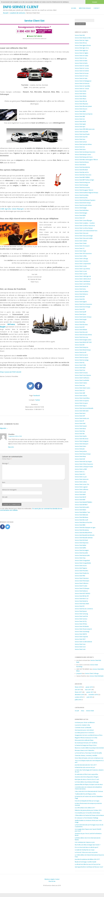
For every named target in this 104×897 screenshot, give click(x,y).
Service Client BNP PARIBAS (82, 177)
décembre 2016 (79, 694)
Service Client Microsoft (81, 520)
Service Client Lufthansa (81, 489)
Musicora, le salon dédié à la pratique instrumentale (89, 748)
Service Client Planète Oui (82, 573)
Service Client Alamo (80, 93)
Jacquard (79, 673)
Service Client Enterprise (81, 347)
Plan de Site (52, 881)
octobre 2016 (79, 697)
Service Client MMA (80, 525)
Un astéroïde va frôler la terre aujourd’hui (86, 774)
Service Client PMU (80, 575)
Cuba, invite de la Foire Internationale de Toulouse (89, 791)
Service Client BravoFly (81, 197)
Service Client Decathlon (81, 291)
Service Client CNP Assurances (83, 253)
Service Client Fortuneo (81, 372)
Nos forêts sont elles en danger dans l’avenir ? (87, 845)
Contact (97, 8)
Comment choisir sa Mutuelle (83, 727)
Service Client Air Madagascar (83, 81)
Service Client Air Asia (81, 58)
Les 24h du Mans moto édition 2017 (85, 807)
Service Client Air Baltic (81, 60)
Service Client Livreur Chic (82, 484)
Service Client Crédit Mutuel (82, 281)
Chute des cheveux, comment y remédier (86, 755)
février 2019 (78, 687)
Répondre (11, 447)
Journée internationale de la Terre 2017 (86, 765)
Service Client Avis (80, 147)
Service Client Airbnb (80, 91)
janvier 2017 (89, 692)
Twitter (37, 400)
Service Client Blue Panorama (83, 175)
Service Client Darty (80, 289)
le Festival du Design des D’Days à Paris (85, 745)
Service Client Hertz (80, 413)
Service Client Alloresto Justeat (83, 106)
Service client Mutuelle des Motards (84, 535)
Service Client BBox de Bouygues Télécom (86, 159)
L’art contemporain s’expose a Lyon (85, 842)
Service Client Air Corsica (82, 68)
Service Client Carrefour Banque (84, 228)
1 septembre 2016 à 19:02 (15, 436)
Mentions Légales (85, 8)
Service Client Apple (80, 124)
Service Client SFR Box (81, 624)
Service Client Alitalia (80, 96)
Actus (82, 710)
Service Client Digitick (81, 301)
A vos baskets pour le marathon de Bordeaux (87, 813)
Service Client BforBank (81, 170)
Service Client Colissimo (81, 261)
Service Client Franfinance (82, 378)
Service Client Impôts (81, 436)
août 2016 (89, 697)
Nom (3, 482)
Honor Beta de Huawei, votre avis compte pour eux (89, 758)
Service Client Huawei (81, 426)
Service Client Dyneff (80, 312)
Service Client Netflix (80, 548)
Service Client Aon (80, 119)
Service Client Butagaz (81, 213)
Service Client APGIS (80, 121)
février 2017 (78, 692)
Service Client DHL (80, 299)
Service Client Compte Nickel (83, 263)
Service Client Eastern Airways (83, 317)
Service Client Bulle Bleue (81, 210)
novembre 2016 (93, 694)
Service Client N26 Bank (81, 540)
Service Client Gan (80, 385)
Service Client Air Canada (82, 65)
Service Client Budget (80, 208)
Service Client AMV (80, 116)
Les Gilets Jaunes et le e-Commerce (84, 732)
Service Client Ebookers (81, 324)
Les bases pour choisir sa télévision (85, 722)
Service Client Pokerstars (82, 578)
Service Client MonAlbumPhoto (83, 532)
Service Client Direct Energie (82, 307)
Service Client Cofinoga (81, 258)
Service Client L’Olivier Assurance (84, 464)
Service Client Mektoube (81, 515)
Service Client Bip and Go (82, 172)
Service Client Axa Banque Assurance (85, 152)
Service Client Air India (81, 78)
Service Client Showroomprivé (83, 629)
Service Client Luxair (80, 492)
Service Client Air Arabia (81, 55)
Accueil (73, 8)
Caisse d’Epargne (18, 209)
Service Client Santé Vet (81, 616)
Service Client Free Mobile (82, 380)
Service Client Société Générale (83, 641)
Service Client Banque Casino (83, 154)
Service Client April (80, 126)
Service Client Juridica (81, 451)
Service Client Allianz (80, 98)
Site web (4, 497)
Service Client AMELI (80, 111)
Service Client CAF (80, 218)
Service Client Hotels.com (82, 418)
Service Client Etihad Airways (83, 350)
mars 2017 (88, 689)
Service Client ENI (79, 345)
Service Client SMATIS (81, 634)
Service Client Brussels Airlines (83, 205)
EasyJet (3, 327)
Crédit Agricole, (5, 209)
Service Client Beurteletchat (82, 167)
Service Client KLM (80, 459)
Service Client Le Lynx (81, 477)
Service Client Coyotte (81, 274)
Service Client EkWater (81, 329)
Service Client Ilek (79, 433)
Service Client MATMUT (81, 504)
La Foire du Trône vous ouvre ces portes (86, 852)
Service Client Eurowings (81, 360)
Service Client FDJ (79, 362)
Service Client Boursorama (82, 187)
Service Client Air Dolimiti (82, 71)
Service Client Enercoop (81, 337)
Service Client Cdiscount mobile (83, 238)
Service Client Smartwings (82, 631)
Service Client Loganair (81, 487)
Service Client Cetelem (81, 241)
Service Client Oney (80, 558)
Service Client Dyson (80, 314)
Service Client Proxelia (81, 586)
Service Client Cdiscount (81, 233)
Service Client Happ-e (81, 405)
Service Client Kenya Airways (83, 454)
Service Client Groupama (82, 400)
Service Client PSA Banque (82, 588)
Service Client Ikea (80, 431)
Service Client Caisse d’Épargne (83, 220)
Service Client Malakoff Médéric (83, 502)
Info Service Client (20, 7)
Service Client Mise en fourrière (83, 522)
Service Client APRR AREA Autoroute (84, 129)
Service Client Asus (80, 139)
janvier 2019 (89, 687)
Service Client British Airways (83, 202)
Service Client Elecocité (81, 332)
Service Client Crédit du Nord (83, 279)
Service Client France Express (83, 375)
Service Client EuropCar (81, 355)
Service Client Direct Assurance (83, 304)
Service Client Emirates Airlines (83, 334)
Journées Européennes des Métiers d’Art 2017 (87, 859)
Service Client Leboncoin (81, 479)
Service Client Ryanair (81, 611)
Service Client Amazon (81, 109)
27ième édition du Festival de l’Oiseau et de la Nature (89, 815)
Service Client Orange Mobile (83, 563)
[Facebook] (2, 526)
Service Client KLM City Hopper (83, 461)
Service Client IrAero (80, 446)
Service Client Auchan (81, 142)
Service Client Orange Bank (82, 560)
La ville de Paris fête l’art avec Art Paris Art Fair (87, 864)
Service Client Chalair (81, 243)
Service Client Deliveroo (81, 294)
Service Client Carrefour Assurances (85, 225)
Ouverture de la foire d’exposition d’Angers (87, 777)
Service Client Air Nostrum (82, 83)
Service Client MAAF (80, 494)
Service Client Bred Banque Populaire (85, 200)
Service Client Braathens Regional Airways (86, 192)
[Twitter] (7, 526)
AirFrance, (11, 324)
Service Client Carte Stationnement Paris (86, 230)
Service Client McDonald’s (82, 507)
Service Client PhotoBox (81, 570)
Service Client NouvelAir (81, 553)
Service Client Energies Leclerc (83, 340)
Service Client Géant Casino (82, 388)
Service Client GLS (80, 390)
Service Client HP (79, 421)
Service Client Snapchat (81, 636)
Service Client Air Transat (82, 88)
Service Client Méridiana (81, 517)
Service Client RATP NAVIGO (82, 593)
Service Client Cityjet (80, 251)
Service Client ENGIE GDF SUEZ (83, 342)
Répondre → (4, 428)
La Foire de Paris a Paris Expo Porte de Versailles (88, 753)
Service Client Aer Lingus (81, 40)
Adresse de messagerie (9, 490)
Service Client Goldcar (81, 395)
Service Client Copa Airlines (82, 268)
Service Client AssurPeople (82, 134)
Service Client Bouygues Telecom (84, 190)
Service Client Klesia (80, 456)
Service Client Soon (80, 647)
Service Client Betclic (80, 164)
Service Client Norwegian (82, 550)
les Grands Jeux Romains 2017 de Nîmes (86, 743)
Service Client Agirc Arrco (82, 48)
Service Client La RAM (81, 469)
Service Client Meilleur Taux (82, 512)
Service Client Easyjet (80, 319)
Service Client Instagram (81, 441)
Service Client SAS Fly (81, 621)
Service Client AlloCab (81, 101)
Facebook (36, 395)
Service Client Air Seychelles (82, 86)
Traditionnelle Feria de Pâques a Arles (85, 794)
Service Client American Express (83, 114)
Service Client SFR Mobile (82, 626)
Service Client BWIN (80, 215)
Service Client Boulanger (81, 185)
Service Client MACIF (80, 497)
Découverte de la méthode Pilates (84, 740)
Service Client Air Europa (81, 73)
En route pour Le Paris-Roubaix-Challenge (86, 818)
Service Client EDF (80, 327)
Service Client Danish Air (81, 286)
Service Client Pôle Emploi (82, 581)
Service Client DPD (80, 309)
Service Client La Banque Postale (84, 466)
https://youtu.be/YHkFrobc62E (10, 372)
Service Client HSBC (80, 423)
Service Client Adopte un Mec (83, 38)
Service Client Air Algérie (81, 53)
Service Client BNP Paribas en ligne (84, 180)
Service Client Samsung (81, 614)
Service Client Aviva (80, 149)
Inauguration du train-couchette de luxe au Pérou (88, 735)
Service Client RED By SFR (82, 596)
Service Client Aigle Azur (81, 50)
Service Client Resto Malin (82, 603)
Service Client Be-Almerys (82, 162)
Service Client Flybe (80, 367)
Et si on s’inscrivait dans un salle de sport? (86, 847)
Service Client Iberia (80, 428)
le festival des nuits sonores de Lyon (85, 767)
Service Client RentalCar (81, 601)
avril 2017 (77, 689)
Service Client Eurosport (81, 357)
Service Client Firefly (80, 365)
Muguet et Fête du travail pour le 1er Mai (86, 737)
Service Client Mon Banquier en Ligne (85, 527)
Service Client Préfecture (81, 583)
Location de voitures (17, 13)
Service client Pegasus (81, 568)
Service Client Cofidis (81, 256)
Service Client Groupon (81, 403)
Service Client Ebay (80, 322)
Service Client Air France (81, 76)
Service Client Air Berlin (81, 63)
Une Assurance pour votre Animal (84, 730)
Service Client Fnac (80, 370)
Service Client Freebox (81, 383)
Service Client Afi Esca (81, 43)
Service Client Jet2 (80, 449)
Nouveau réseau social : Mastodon (84, 750)
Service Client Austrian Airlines (83, 144)
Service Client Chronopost (82, 246)
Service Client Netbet (80, 545)
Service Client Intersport (81, 444)
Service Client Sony (80, 644)
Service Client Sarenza (81, 619)
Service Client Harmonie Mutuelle (84, 408)
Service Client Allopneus (81, 104)
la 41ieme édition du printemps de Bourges (87, 782)
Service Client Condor (81, 266)
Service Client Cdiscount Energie (84, 235)
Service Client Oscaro (81, 565)
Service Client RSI (79, 606)
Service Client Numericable (82, 555)
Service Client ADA (80, 35)
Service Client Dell (80, 296)
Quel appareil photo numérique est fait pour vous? (89, 867)
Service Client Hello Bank (81, 411)
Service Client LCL (80, 471)
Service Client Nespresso (81, 542)
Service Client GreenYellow (82, 398)
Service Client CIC (80, 248)
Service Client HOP (80, 416)
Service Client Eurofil (80, 352)
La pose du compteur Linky (82, 725)
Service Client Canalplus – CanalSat (85, 223)
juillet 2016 (78, 699)
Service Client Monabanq (82, 530)
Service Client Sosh (80, 649)
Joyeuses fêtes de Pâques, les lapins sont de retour (89, 784)
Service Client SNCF (80, 639)
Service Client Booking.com (82, 182)
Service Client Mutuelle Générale (84, 537)
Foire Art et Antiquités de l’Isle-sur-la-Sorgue (87, 801)
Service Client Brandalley (81, 195)
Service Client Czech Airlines (82, 284)
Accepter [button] (94, 2)
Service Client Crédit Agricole (83, 276)
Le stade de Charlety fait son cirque (84, 850)
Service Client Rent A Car (81, 598)
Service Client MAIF (80, 499)
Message (5, 463)
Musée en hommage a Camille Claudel (85, 862)
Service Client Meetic (80, 510)
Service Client (90, 710)
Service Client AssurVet (81, 137)
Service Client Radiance (81, 591)
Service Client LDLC (80, 474)
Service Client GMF (80, 393)
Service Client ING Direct (81, 438)
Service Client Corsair (81, 271)
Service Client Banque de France (83, 157)
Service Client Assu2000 (81, 131)
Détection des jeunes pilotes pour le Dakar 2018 (88, 810)
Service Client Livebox (81, 482)
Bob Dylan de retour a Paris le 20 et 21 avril (87, 779)
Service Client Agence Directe (83, 45)
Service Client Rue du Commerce (84, 608)
